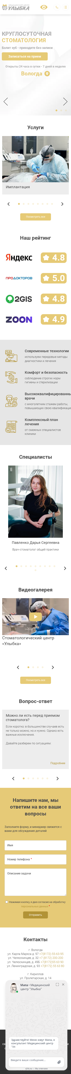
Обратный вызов (57, 7)
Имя (10, 845)
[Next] (64, 102)
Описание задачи (19, 873)
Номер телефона (18, 859)
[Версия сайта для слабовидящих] (44, 7)
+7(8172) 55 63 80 (52, 966)
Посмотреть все (35, 216)
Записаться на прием (24, 56)
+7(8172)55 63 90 (52, 962)
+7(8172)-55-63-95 (51, 954)
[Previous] (7, 102)
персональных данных (34, 906)
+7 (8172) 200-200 (51, 958)
